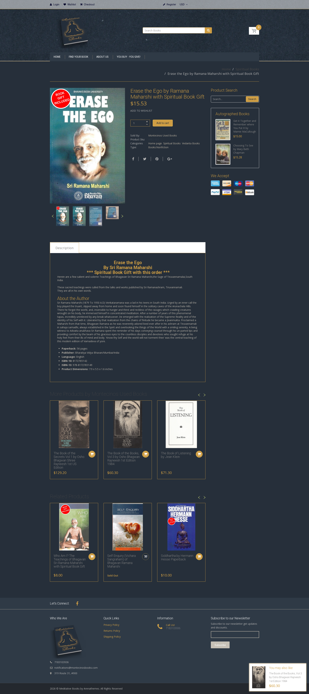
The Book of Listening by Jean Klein (176, 455)
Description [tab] (64, 248)
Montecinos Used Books (162, 135)
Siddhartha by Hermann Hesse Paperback (177, 557)
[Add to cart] (92, 454)
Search (252, 99)
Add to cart (162, 123)
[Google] (169, 159)
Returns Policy (112, 630)
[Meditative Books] (74, 29)
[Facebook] (132, 159)
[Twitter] (144, 159)
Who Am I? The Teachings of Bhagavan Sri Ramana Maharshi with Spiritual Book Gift (70, 561)
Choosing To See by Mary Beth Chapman (243, 149)
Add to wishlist (141, 110)
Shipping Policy (112, 636)
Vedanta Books (191, 143)
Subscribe (220, 645)
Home (226, 69)
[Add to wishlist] (52, 405)
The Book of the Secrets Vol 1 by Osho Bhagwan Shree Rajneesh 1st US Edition (69, 460)
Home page (155, 143)
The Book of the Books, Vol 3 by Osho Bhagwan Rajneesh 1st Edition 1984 (123, 458)
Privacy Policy (111, 624)
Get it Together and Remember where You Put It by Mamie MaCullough (244, 126)
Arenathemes (91, 688)
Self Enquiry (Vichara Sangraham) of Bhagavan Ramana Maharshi (121, 561)
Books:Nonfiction (158, 147)
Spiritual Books (247, 69)
